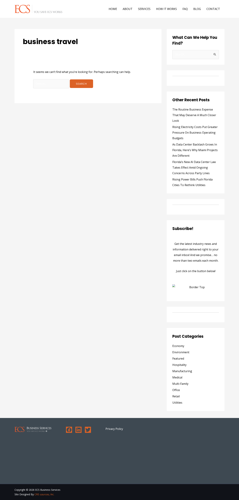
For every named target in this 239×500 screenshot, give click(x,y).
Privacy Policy (114, 429)
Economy (178, 346)
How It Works (166, 9)
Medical (177, 377)
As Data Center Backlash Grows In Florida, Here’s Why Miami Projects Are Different (195, 150)
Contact (213, 9)
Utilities (177, 403)
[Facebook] (69, 430)
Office (176, 390)
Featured (178, 358)
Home (113, 9)
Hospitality (179, 365)
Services (144, 9)
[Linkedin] (78, 430)
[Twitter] (88, 430)
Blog (197, 9)
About (127, 9)
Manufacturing (182, 371)
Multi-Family (180, 384)
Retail (176, 396)
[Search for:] (51, 84)
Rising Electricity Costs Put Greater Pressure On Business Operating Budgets (195, 132)
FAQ (185, 9)
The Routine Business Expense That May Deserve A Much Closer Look (194, 115)
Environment (180, 352)
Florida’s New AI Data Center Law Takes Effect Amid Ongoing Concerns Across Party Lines (194, 167)
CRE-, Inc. (44, 494)
